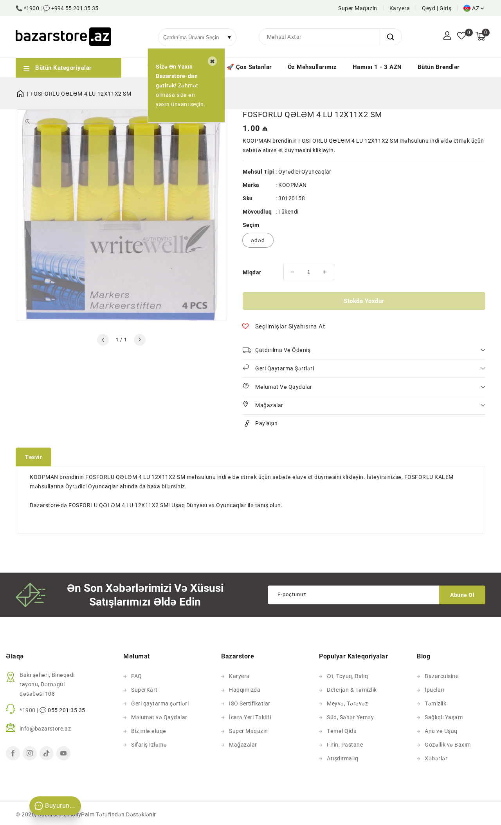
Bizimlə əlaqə (148, 731)
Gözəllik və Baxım (448, 745)
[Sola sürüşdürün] (103, 340)
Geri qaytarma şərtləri (160, 703)
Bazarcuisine (441, 676)
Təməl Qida (342, 731)
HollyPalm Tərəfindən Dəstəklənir (112, 814)
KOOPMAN (292, 185)
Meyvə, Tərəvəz (347, 703)
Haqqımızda (244, 690)
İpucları (434, 690)
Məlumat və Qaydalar (159, 717)
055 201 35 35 (66, 710)
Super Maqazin (357, 8)
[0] (461, 36)
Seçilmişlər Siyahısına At (290, 326)
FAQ (136, 676)
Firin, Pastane (345, 745)
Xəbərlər (436, 758)
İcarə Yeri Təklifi (250, 717)
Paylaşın (266, 423)
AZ (475, 8)
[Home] (23, 93)
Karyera (399, 8)
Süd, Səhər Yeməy (350, 717)
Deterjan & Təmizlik (352, 690)
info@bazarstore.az (45, 728)
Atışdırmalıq (342, 758)
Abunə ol (462, 595)
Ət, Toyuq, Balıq (347, 676)
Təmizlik (435, 703)
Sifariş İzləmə (149, 745)
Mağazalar (243, 745)
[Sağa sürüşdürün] (140, 340)
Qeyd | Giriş (436, 8)
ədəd (258, 240)
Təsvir (33, 457)
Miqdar (252, 272)
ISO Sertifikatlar (249, 703)
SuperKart (144, 690)
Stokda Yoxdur (364, 301)
